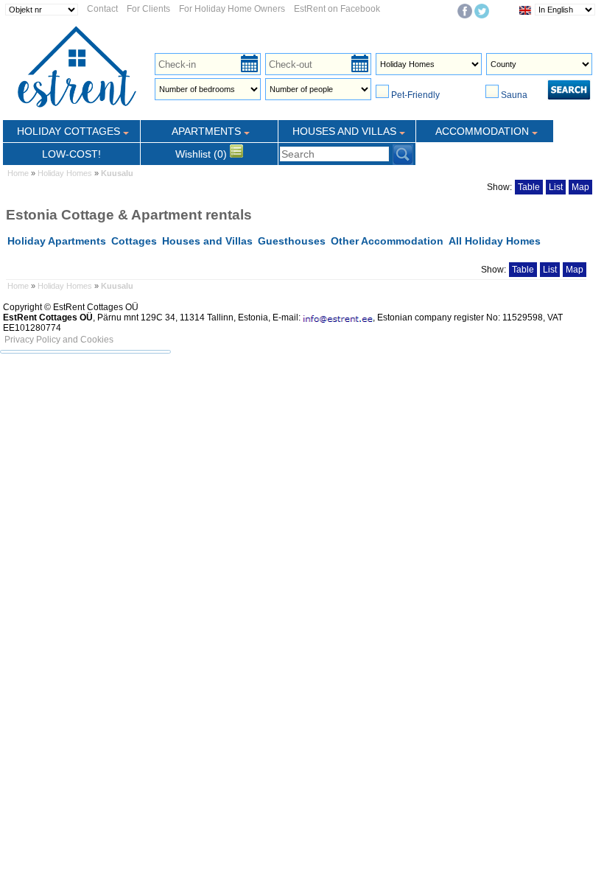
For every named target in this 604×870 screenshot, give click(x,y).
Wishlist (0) (202, 154)
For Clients (148, 9)
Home (18, 173)
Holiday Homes (65, 173)
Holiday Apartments (56, 241)
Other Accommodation (387, 241)
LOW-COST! (71, 154)
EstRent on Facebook (337, 9)
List (556, 187)
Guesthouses (292, 241)
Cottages (134, 241)
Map (580, 187)
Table (529, 187)
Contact (102, 9)
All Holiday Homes (495, 241)
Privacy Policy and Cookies (58, 339)
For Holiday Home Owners (232, 9)
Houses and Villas (207, 241)
